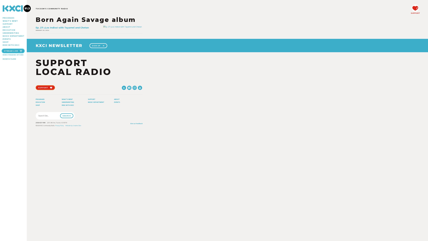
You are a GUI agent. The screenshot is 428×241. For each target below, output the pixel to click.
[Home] (13, 8)
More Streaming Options (13, 55)
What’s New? (10, 21)
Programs (8, 18)
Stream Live (11, 51)
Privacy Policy (59, 126)
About (6, 27)
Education (9, 30)
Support (8, 24)
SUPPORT (415, 13)
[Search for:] (48, 115)
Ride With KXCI (11, 45)
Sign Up (96, 46)
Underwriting (11, 33)
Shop (6, 42)
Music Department (13, 36)
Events (7, 39)
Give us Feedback (136, 124)
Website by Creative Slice (73, 126)
